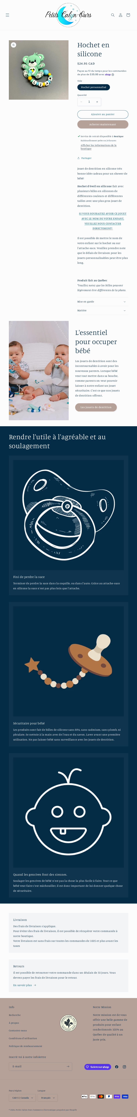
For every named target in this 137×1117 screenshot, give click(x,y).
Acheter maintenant (102, 124)
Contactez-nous (18, 1030)
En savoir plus (22, 985)
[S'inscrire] (68, 1066)
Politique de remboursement (25, 1046)
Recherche (15, 1015)
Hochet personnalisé (93, 87)
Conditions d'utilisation (23, 1038)
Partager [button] (86, 158)
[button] (7, 15)
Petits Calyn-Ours (24, 1110)
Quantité (82, 95)
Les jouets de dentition (96, 407)
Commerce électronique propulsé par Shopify (55, 1110)
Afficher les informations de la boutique (99, 147)
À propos (14, 1022)
